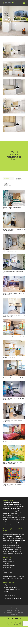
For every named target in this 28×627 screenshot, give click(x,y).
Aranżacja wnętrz (13, 608)
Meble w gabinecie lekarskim (11, 587)
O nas (6, 607)
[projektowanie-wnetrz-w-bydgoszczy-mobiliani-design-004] (14, 113)
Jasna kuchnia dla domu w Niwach (13, 337)
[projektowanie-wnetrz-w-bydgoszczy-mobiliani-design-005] (14, 132)
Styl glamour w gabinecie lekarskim (12, 585)
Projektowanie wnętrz (16, 607)
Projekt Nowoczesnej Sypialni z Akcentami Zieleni (12, 208)
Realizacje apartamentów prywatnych (19, 180)
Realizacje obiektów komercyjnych (7, 184)
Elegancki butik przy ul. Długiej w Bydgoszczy (13, 293)
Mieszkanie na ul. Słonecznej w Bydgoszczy (12, 420)
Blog (15, 612)
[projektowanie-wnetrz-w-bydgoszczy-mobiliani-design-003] (14, 95)
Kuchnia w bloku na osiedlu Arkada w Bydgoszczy (14, 315)
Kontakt (20, 612)
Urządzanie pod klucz (13, 610)
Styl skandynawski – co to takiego (12, 598)
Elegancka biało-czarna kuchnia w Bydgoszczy (13, 398)
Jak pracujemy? (8, 612)
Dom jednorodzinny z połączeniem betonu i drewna (14, 230)
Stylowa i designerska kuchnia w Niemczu (13, 272)
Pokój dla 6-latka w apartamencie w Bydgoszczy (14, 484)
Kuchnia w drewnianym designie (13, 378)
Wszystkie (6, 178)
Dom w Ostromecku (9, 357)
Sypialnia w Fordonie (9, 442)
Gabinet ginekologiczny (10, 251)
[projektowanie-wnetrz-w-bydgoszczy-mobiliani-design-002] (14, 76)
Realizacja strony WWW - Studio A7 (14, 624)
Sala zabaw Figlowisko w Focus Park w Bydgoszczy (12, 462)
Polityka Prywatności (13, 614)
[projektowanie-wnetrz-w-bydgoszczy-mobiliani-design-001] (14, 58)
